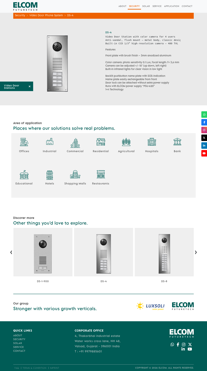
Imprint (54, 368)
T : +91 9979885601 (88, 351)
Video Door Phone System (46, 15)
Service (157, 6)
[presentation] (11, 251)
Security (134, 6)
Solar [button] (146, 6)
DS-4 (70, 15)
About (122, 6)
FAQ (17, 368)
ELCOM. (163, 367)
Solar (17, 343)
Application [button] (171, 6)
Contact (187, 6)
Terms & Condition (34, 368)
